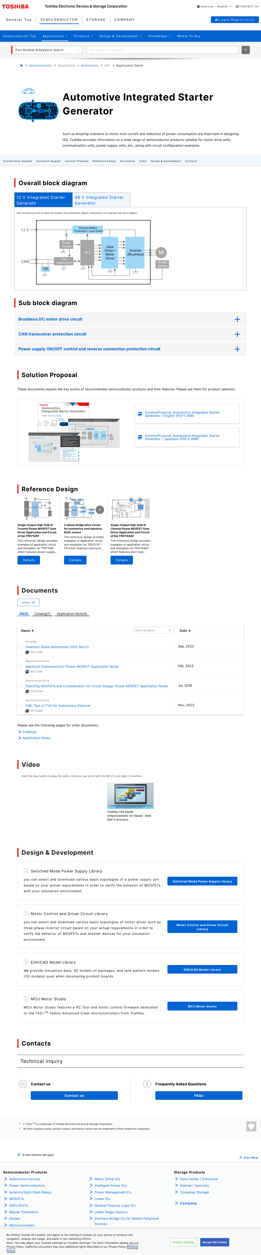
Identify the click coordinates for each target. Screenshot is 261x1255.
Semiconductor (40, 65)
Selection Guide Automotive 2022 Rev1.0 (57, 647)
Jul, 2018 (185, 685)
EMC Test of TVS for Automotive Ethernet (58, 706)
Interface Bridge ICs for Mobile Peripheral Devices (127, 1221)
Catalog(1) (42, 614)
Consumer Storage (194, 1192)
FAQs (198, 1095)
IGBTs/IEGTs (18, 1205)
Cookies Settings (183, 1242)
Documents (127, 161)
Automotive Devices (24, 1179)
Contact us (74, 1095)
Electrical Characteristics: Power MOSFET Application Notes (72, 666)
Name (25, 631)
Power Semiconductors (27, 1185)
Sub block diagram (48, 161)
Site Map (251, 1157)
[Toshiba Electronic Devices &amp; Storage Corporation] (86, 6)
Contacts (191, 161)
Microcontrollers (21, 1225)
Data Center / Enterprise (199, 1179)
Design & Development (166, 161)
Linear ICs (102, 1199)
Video (143, 161)
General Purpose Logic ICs (115, 1205)
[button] (214, 6)
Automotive (89, 65)
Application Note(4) (72, 614)
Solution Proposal (76, 161)
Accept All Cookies (214, 1242)
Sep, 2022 (186, 646)
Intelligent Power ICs (110, 1185)
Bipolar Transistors (23, 1212)
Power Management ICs (113, 1192)
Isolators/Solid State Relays (30, 1192)
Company (188, 1203)
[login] (251, 1126)
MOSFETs (16, 1199)
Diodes (14, 1218)
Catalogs (29, 732)
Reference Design (104, 161)
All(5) (23, 614)
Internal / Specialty (194, 1185)
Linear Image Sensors (111, 1212)
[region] (130, 1242)
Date (183, 631)
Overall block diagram (17, 161)
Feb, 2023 (186, 666)
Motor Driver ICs (107, 1179)
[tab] (43, 199)
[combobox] (163, 50)
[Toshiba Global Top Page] (23, 6)
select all (28, 602)
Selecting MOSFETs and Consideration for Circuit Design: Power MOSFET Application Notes (96, 686)
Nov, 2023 (186, 705)
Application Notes (36, 738)
